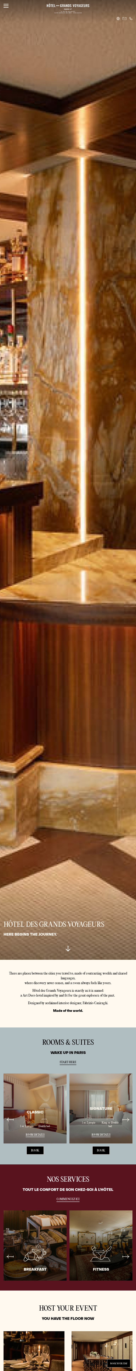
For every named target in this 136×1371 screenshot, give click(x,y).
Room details (35, 1134)
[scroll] (68, 950)
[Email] (124, 18)
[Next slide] (126, 1119)
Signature (101, 1108)
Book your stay (118, 1363)
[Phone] (130, 18)
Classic (35, 1112)
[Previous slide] (10, 1119)
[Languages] (118, 18)
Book (35, 1150)
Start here (68, 1062)
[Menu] (6, 5)
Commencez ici (68, 1199)
